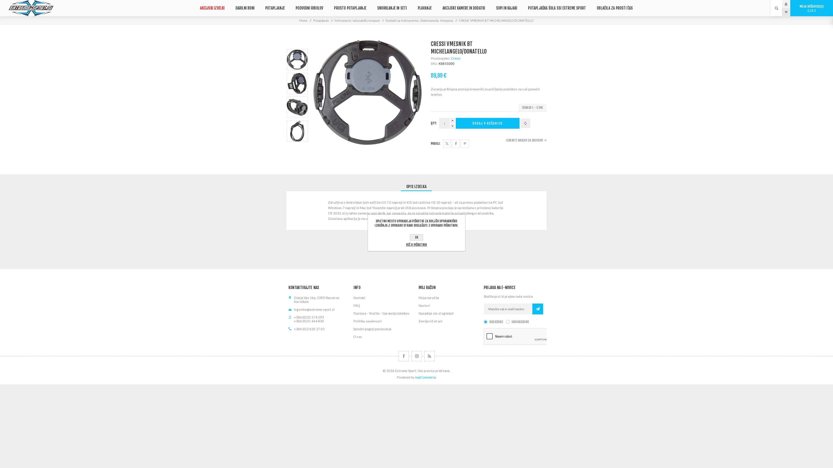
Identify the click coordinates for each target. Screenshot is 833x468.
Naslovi (424, 305)
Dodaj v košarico (487, 123)
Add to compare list (525, 123)
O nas (357, 337)
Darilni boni (245, 8)
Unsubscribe (520, 322)
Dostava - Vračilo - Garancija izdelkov (381, 313)
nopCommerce (425, 377)
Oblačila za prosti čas (615, 8)
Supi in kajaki (506, 8)
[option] (297, 60)
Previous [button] (297, 44)
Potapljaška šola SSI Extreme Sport (557, 8)
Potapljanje (275, 8)
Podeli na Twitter (447, 144)
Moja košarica (811, 8)
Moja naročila (428, 298)
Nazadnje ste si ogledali (436, 313)
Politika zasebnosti (367, 321)
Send (537, 309)
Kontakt (359, 298)
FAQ (356, 305)
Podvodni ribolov (309, 8)
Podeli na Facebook (456, 144)
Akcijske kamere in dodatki (464, 8)
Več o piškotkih (416, 245)
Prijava (789, 4)
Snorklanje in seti (392, 8)
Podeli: (435, 143)
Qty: (434, 123)
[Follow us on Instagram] (417, 356)
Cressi (455, 58)
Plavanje (425, 8)
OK (416, 237)
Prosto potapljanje (350, 8)
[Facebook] (404, 356)
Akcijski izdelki (212, 8)
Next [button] (297, 147)
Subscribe (496, 322)
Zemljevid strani (430, 321)
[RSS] (429, 356)
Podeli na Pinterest (465, 144)
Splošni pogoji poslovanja (372, 329)
